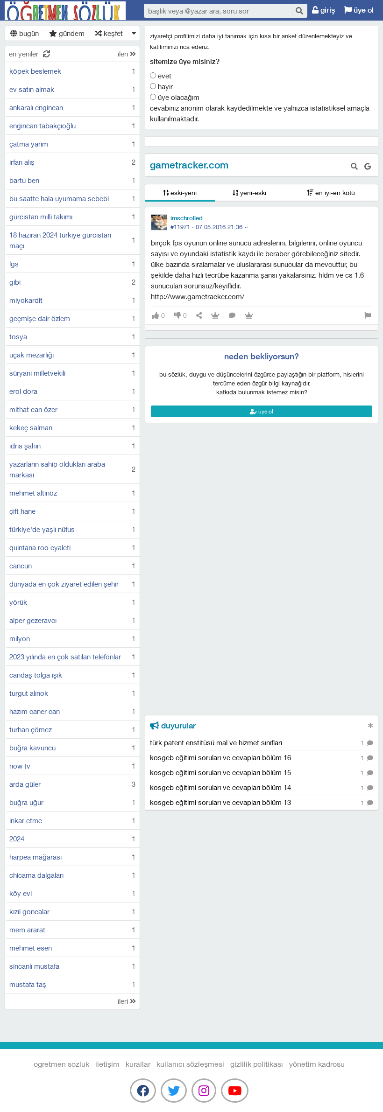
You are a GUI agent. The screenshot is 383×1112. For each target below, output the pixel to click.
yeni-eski (252, 192)
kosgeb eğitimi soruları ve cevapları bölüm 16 (258, 757)
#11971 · (209, 227)
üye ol (363, 10)
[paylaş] (199, 315)
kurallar (138, 1063)
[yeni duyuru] (370, 725)
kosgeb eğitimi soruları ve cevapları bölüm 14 (258, 787)
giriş (327, 10)
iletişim (107, 1063)
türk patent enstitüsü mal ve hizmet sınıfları (258, 742)
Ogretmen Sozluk (65, 10)
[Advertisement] (262, 465)
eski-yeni (183, 192)
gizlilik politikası (256, 1063)
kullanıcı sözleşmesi (190, 1063)
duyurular (177, 725)
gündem (71, 33)
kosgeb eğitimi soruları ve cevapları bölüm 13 (258, 802)
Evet (163, 75)
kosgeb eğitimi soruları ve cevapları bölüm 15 (258, 772)
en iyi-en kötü (334, 192)
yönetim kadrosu (317, 1063)
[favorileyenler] (249, 315)
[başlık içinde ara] (354, 166)
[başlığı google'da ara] (367, 166)
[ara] (299, 10)
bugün (28, 33)
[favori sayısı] (215, 315)
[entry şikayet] (367, 315)
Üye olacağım (177, 97)
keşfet (112, 33)
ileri (124, 53)
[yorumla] (232, 315)
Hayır (164, 86)
